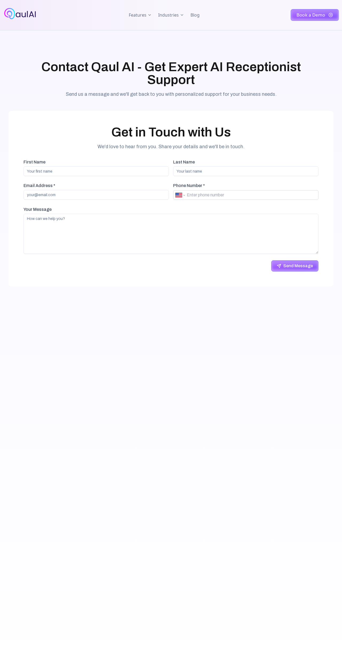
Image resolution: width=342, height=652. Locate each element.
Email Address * (39, 185)
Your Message (38, 209)
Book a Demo (311, 15)
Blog (195, 15)
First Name (34, 162)
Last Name (184, 162)
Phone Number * (189, 185)
